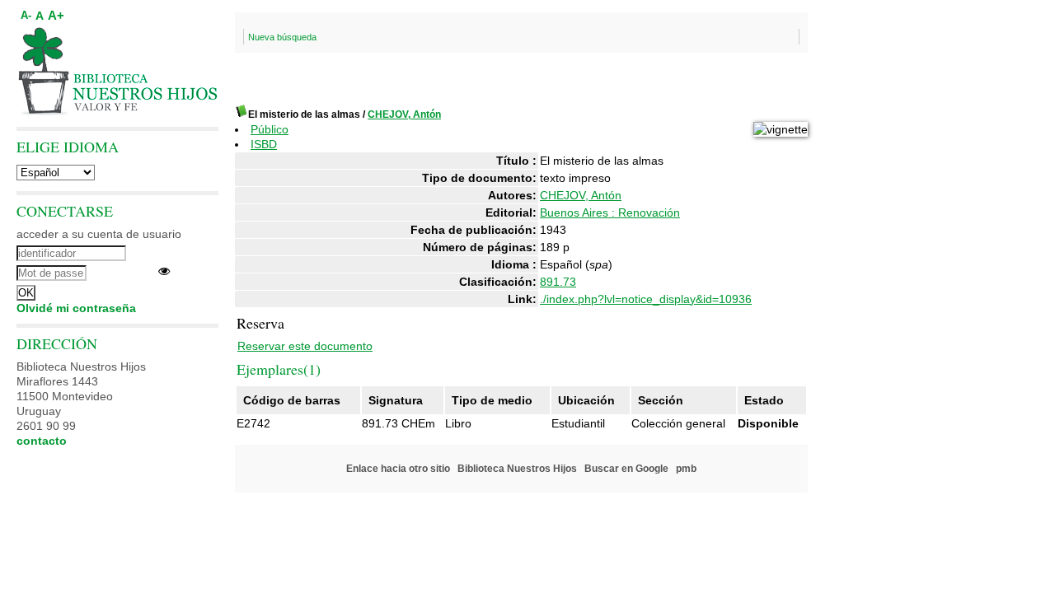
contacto (41, 440)
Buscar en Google (626, 468)
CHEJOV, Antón (404, 114)
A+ (56, 15)
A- (26, 15)
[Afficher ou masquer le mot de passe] (164, 271)
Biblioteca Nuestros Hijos (517, 468)
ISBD (264, 144)
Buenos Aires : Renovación (610, 212)
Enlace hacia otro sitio (398, 468)
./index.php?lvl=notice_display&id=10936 (646, 299)
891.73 (558, 281)
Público (269, 129)
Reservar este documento (305, 346)
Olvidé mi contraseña (76, 308)
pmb (686, 468)
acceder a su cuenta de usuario (98, 233)
